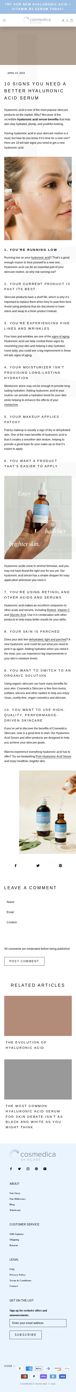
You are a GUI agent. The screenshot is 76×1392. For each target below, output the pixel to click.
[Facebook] (11, 1168)
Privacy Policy (18, 1274)
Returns (14, 1245)
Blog (12, 1204)
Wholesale (15, 1210)
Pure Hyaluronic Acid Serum (53, 756)
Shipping (14, 1239)
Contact (14, 1286)
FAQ (12, 1269)
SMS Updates (17, 1234)
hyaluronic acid (40, 257)
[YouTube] (44, 1168)
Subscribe (26, 1334)
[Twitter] (19, 1168)
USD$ (8, 1366)
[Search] (67, 20)
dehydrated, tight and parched (47, 639)
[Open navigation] (4, 20)
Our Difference (18, 1199)
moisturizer (11, 404)
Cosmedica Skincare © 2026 (38, 1384)
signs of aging (60, 336)
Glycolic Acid (18, 614)
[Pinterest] (36, 1168)
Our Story (15, 1193)
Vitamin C (63, 610)
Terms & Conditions (20, 1280)
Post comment (24, 961)
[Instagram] (28, 1168)
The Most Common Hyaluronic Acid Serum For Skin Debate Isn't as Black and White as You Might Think (34, 1116)
